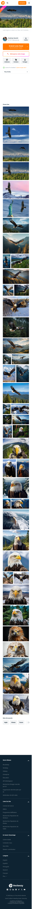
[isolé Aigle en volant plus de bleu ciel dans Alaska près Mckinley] (16, 152)
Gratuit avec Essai (16, 47)
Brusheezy (6, 895)
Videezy (5, 901)
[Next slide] (25, 852)
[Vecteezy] (3, 3)
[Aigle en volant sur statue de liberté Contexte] (16, 207)
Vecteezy (5, 898)
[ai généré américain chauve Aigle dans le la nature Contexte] (16, 224)
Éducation (6, 908)
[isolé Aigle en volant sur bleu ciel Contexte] (16, 114)
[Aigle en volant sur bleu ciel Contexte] (16, 133)
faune (21, 852)
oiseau (13, 852)
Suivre (26, 40)
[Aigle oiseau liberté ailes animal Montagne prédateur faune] (16, 764)
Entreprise (6, 905)
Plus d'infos (7, 71)
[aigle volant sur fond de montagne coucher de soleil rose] (16, 189)
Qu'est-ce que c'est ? (21, 67)
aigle (5, 852)
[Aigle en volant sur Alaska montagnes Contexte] (16, 170)
